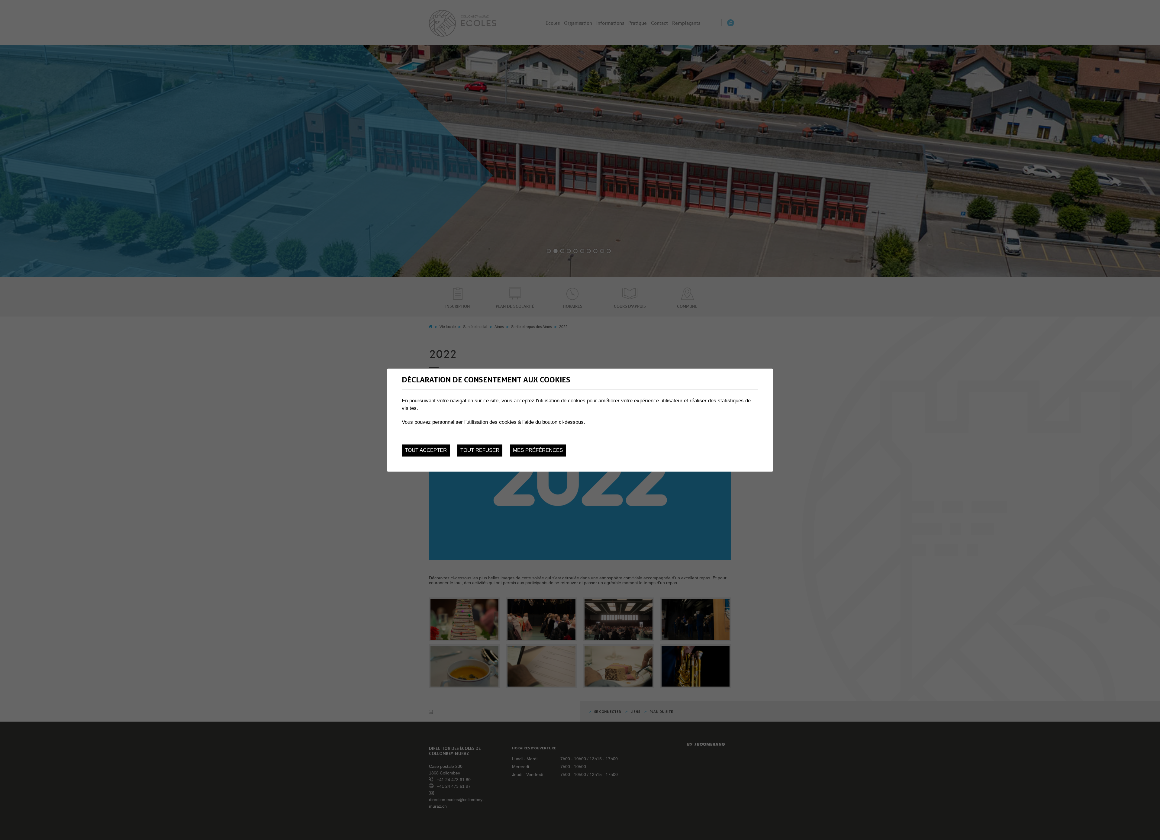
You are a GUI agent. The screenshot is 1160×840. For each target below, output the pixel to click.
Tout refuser (479, 450)
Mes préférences (538, 450)
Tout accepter (426, 450)
